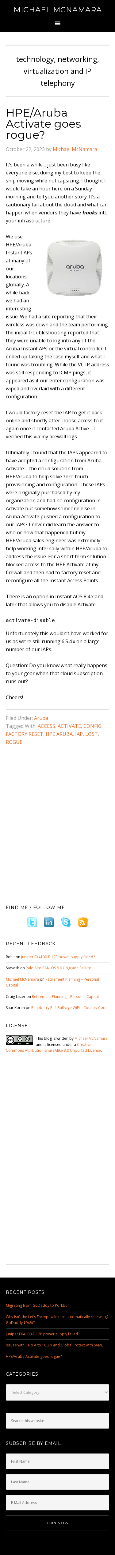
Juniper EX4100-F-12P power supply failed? (58, 956)
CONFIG (92, 726)
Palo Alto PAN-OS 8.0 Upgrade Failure (58, 968)
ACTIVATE (69, 726)
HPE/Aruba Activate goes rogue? (43, 124)
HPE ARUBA (59, 734)
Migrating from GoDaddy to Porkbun (38, 1305)
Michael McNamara (57, 9)
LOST (91, 734)
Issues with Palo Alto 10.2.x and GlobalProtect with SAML (54, 1345)
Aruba (41, 718)
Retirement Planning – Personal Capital (65, 996)
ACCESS (46, 726)
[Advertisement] (57, 833)
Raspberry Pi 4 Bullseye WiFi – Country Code (69, 1007)
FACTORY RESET (24, 734)
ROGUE (14, 742)
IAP (79, 734)
